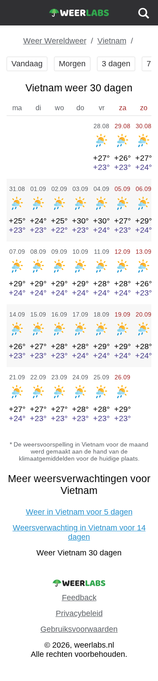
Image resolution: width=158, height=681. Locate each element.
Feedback (79, 597)
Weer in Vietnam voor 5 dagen (79, 512)
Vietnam (111, 40)
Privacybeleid (79, 613)
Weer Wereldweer (54, 40)
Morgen (72, 63)
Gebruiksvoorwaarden (79, 629)
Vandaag (27, 63)
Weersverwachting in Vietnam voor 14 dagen (79, 532)
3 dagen (116, 63)
